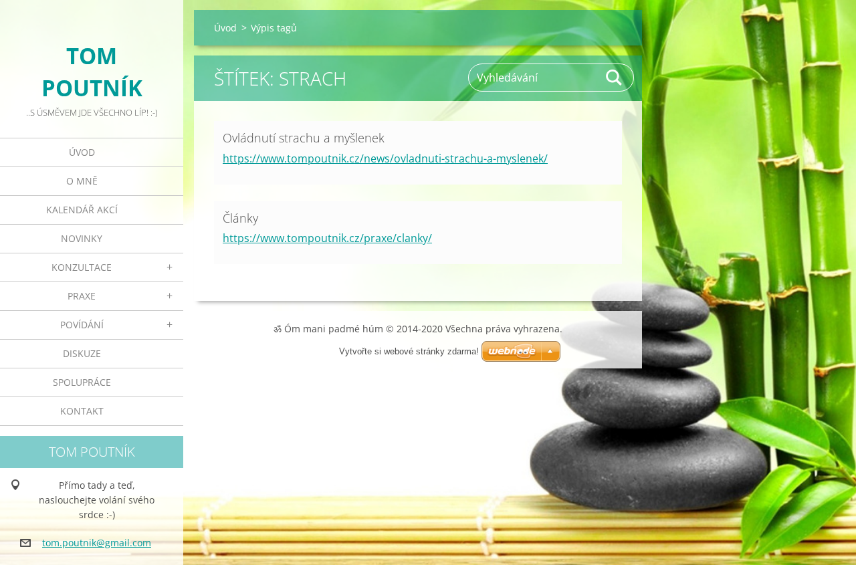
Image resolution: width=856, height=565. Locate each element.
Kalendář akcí (82, 209)
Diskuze (82, 353)
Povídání (82, 324)
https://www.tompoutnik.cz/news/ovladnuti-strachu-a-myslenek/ (385, 158)
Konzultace (81, 267)
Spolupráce (82, 382)
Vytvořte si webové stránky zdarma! (409, 351)
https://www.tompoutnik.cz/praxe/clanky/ (327, 238)
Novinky (81, 238)
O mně (82, 181)
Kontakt (82, 411)
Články (240, 218)
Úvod (82, 152)
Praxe (82, 296)
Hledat (614, 78)
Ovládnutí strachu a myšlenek (304, 138)
